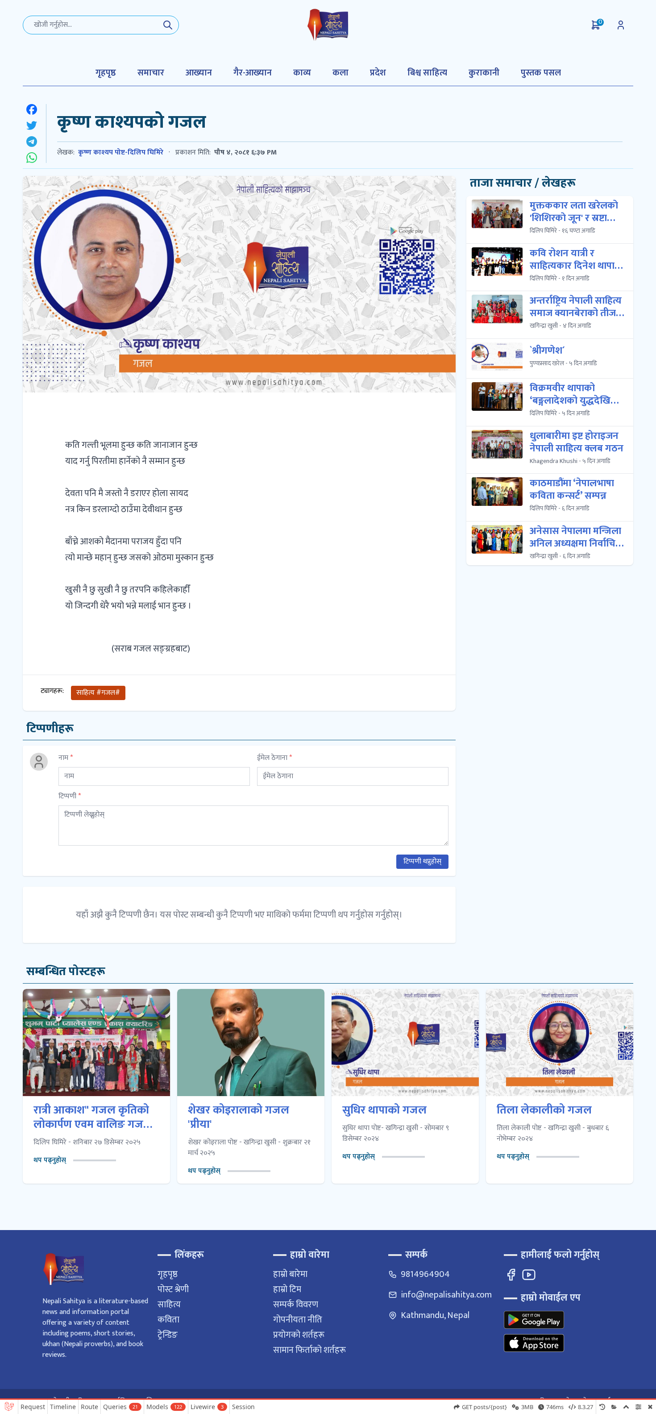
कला (340, 72)
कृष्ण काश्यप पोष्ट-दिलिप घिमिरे (120, 152)
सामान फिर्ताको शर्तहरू (309, 1350)
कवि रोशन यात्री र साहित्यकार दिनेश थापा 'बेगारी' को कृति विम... (572, 259)
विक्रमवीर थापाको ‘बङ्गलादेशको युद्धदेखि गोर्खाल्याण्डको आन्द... (570, 394)
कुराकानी (484, 72)
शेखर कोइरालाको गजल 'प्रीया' (238, 1117)
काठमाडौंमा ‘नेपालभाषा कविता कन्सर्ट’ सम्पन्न (572, 489)
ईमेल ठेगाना (274, 758)
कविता (168, 1319)
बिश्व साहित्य (427, 72)
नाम (65, 758)
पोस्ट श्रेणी (173, 1289)
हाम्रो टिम (287, 1289)
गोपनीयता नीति (297, 1319)
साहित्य (169, 1304)
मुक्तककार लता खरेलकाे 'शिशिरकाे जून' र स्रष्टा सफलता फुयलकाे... (574, 212)
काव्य (302, 72)
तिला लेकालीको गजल (544, 1110)
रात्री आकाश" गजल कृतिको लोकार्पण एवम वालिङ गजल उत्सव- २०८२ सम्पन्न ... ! (92, 1117)
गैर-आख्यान (252, 72)
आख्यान (199, 72)
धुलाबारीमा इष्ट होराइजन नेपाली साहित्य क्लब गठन (576, 442)
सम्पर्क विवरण (295, 1304)
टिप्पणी (69, 796)
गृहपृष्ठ (105, 72)
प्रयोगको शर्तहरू (298, 1335)
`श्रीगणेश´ (547, 351)
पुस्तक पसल (541, 72)
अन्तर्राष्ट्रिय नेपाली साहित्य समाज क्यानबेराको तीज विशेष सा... (576, 307)
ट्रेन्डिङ (168, 1335)
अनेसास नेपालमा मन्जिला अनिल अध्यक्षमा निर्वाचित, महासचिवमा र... (577, 537)
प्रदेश (378, 72)
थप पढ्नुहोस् (49, 1160)
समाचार (150, 72)
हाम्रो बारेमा (290, 1274)
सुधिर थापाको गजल (384, 1110)
